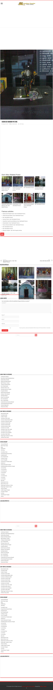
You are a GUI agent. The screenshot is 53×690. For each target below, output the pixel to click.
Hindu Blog (3, 448)
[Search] (36, 335)
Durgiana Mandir (4, 390)
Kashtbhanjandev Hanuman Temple (8, 466)
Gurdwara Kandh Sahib (5, 424)
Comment (4, 302)
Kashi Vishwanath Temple (6, 464)
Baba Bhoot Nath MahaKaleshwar (7, 378)
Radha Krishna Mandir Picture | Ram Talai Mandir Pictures (6, 189)
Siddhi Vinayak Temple (5, 490)
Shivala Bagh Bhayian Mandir (6, 403)
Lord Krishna (3, 472)
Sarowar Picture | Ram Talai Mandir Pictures (39, 188)
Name (3, 315)
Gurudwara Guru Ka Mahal (6, 432)
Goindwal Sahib (4, 415)
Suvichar (2, 493)
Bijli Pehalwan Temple (5, 382)
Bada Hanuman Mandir (5, 392)
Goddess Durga (4, 458)
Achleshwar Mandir (5, 376)
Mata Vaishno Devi (4, 483)
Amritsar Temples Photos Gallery (28, 686)
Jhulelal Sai (3, 463)
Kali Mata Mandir (4, 395)
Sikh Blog (3, 450)
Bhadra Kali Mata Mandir (6, 381)
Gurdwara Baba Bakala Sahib (6, 419)
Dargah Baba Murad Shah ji (6, 453)
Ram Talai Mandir (4, 398)
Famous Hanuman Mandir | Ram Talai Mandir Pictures (29, 206)
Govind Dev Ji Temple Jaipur (6, 461)
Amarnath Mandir (4, 444)
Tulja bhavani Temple (5, 494)
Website (3, 323)
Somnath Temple (4, 491)
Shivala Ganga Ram (4, 405)
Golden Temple (4, 416)
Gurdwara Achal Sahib (5, 418)
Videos (2, 496)
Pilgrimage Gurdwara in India (7, 435)
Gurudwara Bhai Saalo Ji (5, 430)
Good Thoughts (4, 459)
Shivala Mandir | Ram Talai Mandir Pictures (17, 205)
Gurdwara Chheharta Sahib (6, 421)
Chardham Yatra (4, 452)
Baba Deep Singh (4, 445)
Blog (2, 447)
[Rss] (26, 688)
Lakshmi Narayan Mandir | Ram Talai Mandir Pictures (17, 189)
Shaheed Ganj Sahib (5, 437)
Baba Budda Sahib (4, 413)
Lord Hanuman (4, 471)
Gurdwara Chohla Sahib (5, 423)
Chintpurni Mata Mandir (5, 384)
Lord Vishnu (3, 478)
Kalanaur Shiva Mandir (5, 394)
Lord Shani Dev (4, 475)
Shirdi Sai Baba (4, 488)
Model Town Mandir (5, 397)
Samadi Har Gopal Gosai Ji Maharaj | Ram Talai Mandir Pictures (7, 206)
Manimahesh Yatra (4, 482)
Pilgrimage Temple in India (6, 486)
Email (3, 319)
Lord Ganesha (3, 469)
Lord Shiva (3, 477)
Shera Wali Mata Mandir (45, 260)
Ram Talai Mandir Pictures (29, 187)
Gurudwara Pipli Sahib (5, 434)
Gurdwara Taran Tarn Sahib (6, 429)
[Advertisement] (26, 16)
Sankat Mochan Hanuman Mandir (7, 401)
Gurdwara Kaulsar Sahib (5, 426)
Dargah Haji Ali (4, 455)
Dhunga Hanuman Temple (6, 389)
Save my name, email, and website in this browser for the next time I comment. (34, 327)
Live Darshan (3, 467)
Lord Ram (3, 474)
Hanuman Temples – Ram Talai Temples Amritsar (12, 230)
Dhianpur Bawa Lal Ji (5, 387)
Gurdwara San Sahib (5, 427)
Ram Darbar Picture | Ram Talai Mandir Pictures (9, 260)
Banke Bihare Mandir (5, 379)
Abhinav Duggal (43, 686)
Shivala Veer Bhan (4, 406)
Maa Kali (2, 480)
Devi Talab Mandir (4, 386)
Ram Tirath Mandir (4, 400)
